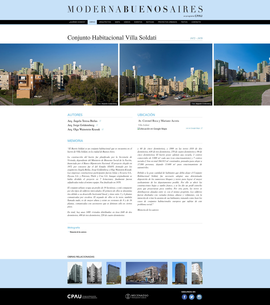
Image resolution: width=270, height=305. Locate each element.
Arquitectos (105, 22)
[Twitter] (192, 297)
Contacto (196, 22)
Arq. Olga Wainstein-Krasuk (84, 129)
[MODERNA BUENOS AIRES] (135, 5)
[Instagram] (199, 297)
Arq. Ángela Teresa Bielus (83, 121)
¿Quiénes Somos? (77, 22)
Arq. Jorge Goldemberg (81, 125)
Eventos (138, 22)
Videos (127, 22)
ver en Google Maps (193, 128)
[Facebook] (184, 297)
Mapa (117, 22)
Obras (92, 22)
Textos (184, 22)
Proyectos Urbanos (167, 22)
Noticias (150, 22)
